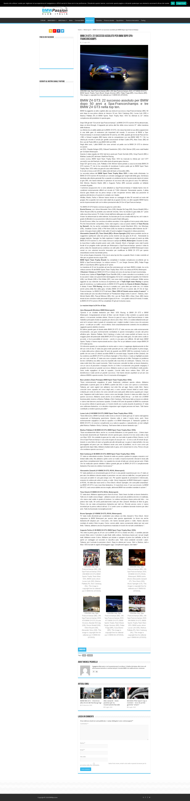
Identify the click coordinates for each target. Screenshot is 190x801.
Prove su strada (109, 20)
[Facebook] (58, 31)
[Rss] (50, 31)
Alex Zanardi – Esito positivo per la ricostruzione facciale (112, 703)
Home (80, 30)
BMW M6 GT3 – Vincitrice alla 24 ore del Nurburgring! (90, 702)
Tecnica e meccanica (132, 20)
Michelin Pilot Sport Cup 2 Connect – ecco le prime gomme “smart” (137, 703)
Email (82, 750)
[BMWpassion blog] (55, 8)
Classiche (99, 20)
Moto (71, 20)
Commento (84, 724)
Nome (82, 743)
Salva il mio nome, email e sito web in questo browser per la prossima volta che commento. (113, 764)
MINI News (62, 20)
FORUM (43, 20)
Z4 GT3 (90, 655)
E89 (84, 655)
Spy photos (119, 20)
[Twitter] (62, 31)
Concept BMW (79, 20)
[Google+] (54, 31)
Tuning (143, 20)
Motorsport (89, 20)
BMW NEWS (51, 20)
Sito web (83, 756)
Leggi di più (181, 3)
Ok (173, 3)
